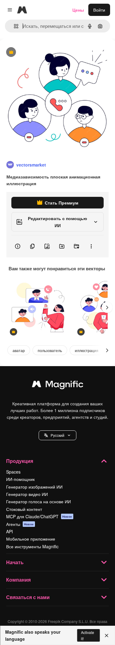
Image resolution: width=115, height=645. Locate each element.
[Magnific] (57, 385)
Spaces (13, 472)
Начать (15, 562)
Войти (99, 10)
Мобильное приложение (30, 539)
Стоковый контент (24, 509)
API (9, 531)
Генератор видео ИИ (27, 494)
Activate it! (87, 635)
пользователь (50, 350)
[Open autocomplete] (13, 26)
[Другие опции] (91, 246)
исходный (41, 52)
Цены (78, 10)
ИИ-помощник (20, 479)
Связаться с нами (28, 597)
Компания (18, 579)
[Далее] (107, 307)
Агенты (20, 524)
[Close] (106, 635)
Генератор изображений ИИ (34, 487)
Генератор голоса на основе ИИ (38, 501)
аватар (19, 350)
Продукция (19, 460)
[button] (57, 435)
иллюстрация (86, 350)
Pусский (57, 435)
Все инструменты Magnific (32, 546)
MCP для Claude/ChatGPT (39, 516)
